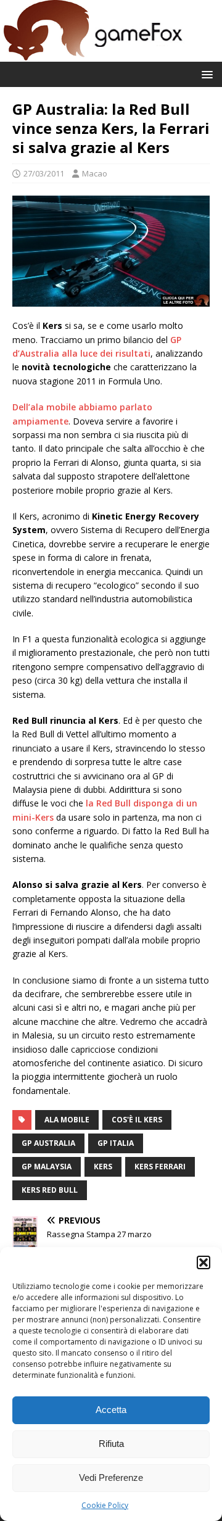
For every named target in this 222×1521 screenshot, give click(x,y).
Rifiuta (111, 1443)
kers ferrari (160, 1166)
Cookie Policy (104, 1505)
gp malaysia (47, 1166)
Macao (94, 173)
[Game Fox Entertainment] (92, 54)
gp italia (115, 1143)
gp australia (48, 1143)
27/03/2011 (43, 173)
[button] (203, 1262)
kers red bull (50, 1190)
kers (103, 1166)
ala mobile (66, 1119)
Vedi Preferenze (111, 1477)
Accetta (111, 1409)
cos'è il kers (137, 1119)
